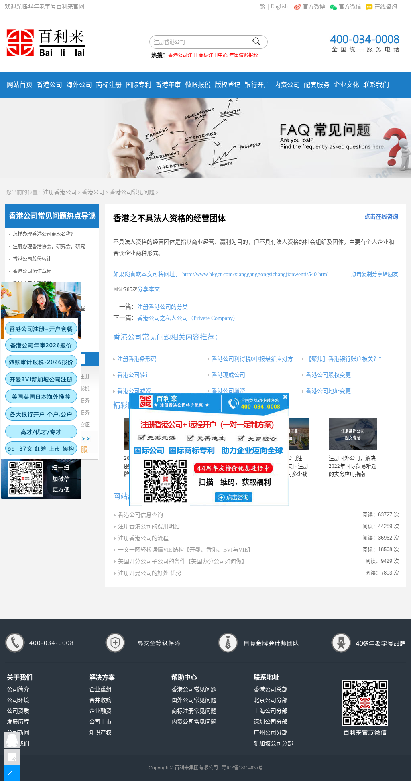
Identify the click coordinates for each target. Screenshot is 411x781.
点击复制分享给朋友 (374, 274)
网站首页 (20, 84)
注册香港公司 (60, 192)
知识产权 (100, 733)
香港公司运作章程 (32, 271)
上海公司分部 (270, 711)
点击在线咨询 (381, 217)
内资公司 (287, 84)
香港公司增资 (228, 391)
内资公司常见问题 (193, 722)
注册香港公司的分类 (162, 307)
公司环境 (18, 700)
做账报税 (198, 84)
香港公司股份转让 (32, 259)
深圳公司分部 (270, 722)
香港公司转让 (134, 375)
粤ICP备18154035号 (242, 768)
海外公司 (79, 84)
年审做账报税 (243, 55)
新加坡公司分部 (273, 744)
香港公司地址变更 (328, 391)
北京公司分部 (270, 700)
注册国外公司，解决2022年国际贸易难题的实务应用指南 (352, 466)
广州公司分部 (270, 733)
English (279, 7)
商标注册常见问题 (193, 711)
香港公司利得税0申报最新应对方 (252, 359)
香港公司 (49, 84)
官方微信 (350, 7)
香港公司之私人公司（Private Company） (187, 318)
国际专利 (138, 84)
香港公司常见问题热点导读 (52, 216)
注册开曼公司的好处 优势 (149, 573)
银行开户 (257, 84)
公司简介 (18, 689)
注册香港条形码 (137, 359)
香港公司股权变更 (328, 375)
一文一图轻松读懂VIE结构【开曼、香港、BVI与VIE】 (186, 550)
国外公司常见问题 (193, 700)
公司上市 (100, 722)
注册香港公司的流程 (143, 538)
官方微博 (314, 7)
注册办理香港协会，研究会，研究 (49, 246)
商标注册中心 (213, 55)
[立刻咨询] (209, 449)
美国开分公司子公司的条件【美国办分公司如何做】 (182, 561)
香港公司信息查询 (140, 515)
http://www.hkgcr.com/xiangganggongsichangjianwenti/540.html (255, 274)
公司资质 (18, 711)
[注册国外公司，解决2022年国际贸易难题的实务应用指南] (353, 434)
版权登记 (227, 84)
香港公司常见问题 (132, 192)
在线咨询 (385, 7)
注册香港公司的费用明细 (149, 527)
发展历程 (18, 722)
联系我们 (376, 84)
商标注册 (109, 84)
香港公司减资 (134, 391)
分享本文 (148, 289)
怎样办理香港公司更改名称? (43, 234)
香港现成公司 (228, 375)
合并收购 (100, 700)
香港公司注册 (182, 55)
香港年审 (168, 84)
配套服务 (317, 84)
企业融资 (100, 711)
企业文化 (346, 84)
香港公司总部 (270, 689)
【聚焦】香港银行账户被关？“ (343, 359)
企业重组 (100, 689)
